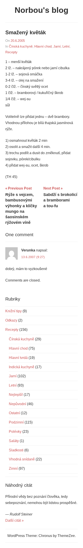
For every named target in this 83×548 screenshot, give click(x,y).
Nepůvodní (17, 404)
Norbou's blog (41, 10)
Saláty (14, 441)
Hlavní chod (43, 46)
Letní (65, 46)
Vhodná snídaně (22, 459)
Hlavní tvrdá (18, 358)
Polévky (15, 431)
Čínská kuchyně (21, 46)
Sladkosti (16, 450)
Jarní (57, 46)
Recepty (11, 52)
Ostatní (14, 413)
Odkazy (11, 320)
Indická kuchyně (21, 367)
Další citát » (14, 520)
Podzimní (16, 422)
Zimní (13, 468)
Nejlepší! (16, 395)
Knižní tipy (13, 311)
